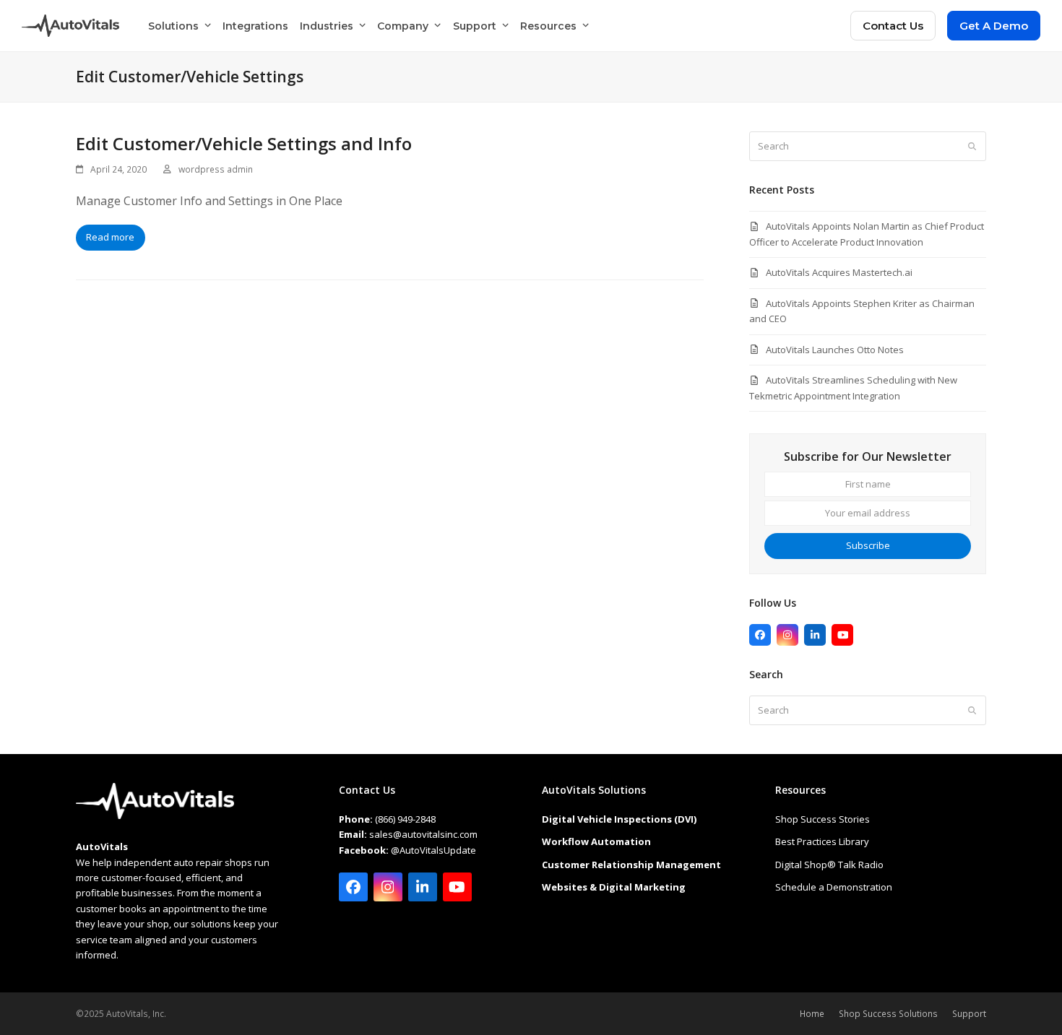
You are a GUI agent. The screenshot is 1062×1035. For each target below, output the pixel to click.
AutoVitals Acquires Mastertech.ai (839, 272)
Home (812, 1014)
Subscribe (868, 545)
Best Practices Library (822, 841)
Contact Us (893, 26)
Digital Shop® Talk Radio (829, 864)
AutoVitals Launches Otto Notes (835, 349)
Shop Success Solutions (888, 1014)
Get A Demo (993, 26)
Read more (110, 236)
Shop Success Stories (822, 819)
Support (969, 1014)
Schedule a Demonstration (833, 886)
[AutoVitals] (155, 815)
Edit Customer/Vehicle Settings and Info (244, 143)
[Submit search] (972, 146)
